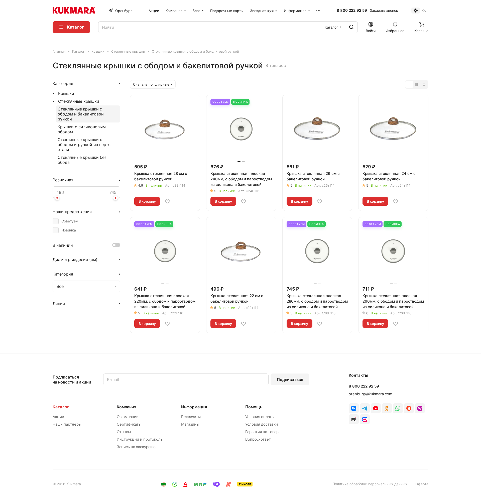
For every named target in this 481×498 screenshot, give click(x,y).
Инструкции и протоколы (140, 439)
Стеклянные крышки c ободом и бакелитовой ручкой (81, 113)
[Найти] (351, 27)
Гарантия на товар (262, 431)
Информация (194, 406)
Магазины (190, 424)
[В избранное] (167, 201)
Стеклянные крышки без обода (82, 160)
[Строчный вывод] (416, 84)
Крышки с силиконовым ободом (82, 129)
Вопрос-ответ (258, 439)
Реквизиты (191, 416)
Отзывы (124, 431)
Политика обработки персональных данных (369, 484)
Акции (58, 416)
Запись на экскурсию (136, 446)
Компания (126, 406)
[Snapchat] (354, 419)
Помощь (253, 406)
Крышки (66, 93)
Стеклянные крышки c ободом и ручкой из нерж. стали (84, 144)
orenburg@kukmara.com (370, 394)
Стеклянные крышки (78, 101)
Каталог (61, 406)
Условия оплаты (259, 416)
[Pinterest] (420, 408)
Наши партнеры (67, 424)
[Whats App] (398, 408)
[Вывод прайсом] (424, 84)
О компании (128, 416)
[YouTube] (376, 408)
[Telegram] (365, 408)
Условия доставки (261, 424)
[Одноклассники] (387, 408)
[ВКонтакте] (354, 408)
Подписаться (290, 379)
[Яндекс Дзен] (409, 408)
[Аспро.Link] (365, 419)
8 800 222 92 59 (352, 10)
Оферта (421, 484)
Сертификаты (129, 424)
